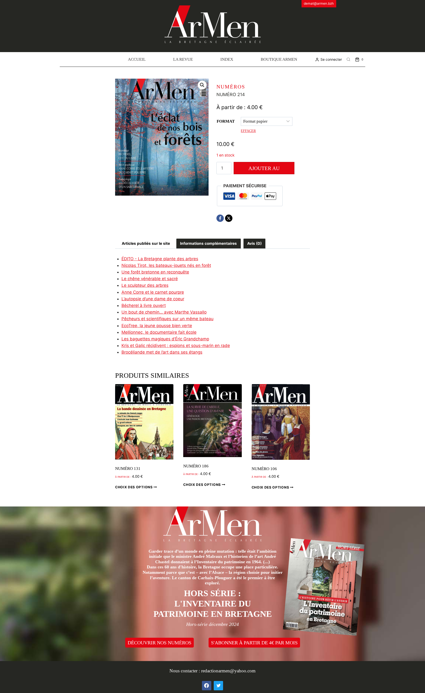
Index (226, 59)
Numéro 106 (264, 468)
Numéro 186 (196, 466)
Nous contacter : (185, 670)
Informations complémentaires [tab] (208, 243)
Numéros (230, 87)
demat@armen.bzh (319, 3)
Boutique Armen (279, 59)
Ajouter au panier (264, 169)
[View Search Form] (348, 59)
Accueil (137, 59)
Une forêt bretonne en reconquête (155, 272)
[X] (228, 218)
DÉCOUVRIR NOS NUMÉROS (159, 642)
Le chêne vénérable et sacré (149, 278)
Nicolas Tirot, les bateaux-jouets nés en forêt (166, 265)
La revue (183, 59)
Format (226, 121)
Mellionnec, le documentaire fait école (159, 332)
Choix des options (134, 487)
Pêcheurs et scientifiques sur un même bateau (167, 318)
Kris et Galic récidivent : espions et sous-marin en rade (175, 345)
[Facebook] (220, 218)
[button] (202, 85)
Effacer (248, 131)
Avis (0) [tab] (254, 243)
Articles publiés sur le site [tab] (146, 243)
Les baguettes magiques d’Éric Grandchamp (165, 338)
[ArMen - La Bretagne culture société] (213, 24)
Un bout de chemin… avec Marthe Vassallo (164, 312)
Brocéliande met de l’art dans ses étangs (161, 352)
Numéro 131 (127, 468)
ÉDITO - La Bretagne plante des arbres (159, 258)
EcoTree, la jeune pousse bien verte (156, 325)
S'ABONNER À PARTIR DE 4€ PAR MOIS (254, 642)
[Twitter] (218, 685)
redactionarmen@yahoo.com (228, 670)
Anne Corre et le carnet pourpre (152, 292)
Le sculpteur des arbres (144, 285)
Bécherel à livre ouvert (143, 305)
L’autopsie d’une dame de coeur (152, 298)
